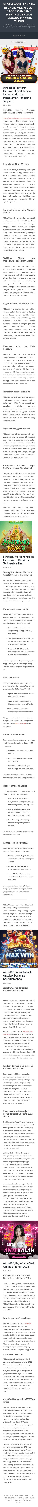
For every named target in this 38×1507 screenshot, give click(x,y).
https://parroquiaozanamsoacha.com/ (16, 118)
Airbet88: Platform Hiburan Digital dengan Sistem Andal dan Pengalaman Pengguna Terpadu (17, 94)
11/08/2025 (7, 567)
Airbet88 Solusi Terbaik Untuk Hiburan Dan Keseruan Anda (17, 975)
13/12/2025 (7, 105)
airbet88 (27, 1323)
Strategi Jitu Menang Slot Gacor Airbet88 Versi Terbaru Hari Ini (18, 560)
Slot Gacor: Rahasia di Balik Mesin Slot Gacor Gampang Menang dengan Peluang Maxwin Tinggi (19, 13)
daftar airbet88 (20, 723)
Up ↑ (20, 1502)
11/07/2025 (7, 983)
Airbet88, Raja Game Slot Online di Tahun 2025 (18, 1264)
